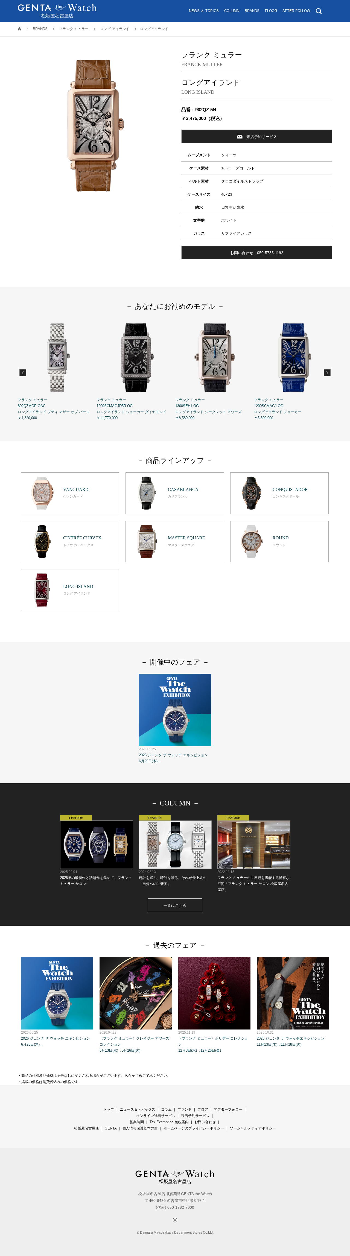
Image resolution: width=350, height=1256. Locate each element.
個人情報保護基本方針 (140, 1128)
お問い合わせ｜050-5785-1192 (256, 253)
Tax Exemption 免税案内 (169, 1122)
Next (327, 372)
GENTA (110, 1128)
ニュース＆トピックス (137, 1109)
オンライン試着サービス (155, 1116)
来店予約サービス (261, 136)
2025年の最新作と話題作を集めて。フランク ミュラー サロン (96, 878)
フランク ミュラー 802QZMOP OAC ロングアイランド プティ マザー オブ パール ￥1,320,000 (54, 409)
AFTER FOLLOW (296, 11)
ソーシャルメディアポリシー (253, 1128)
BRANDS (252, 11)
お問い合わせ (205, 1122)
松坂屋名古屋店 (86, 1128)
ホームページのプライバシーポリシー (194, 1128)
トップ (108, 1109)
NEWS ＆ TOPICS (204, 11)
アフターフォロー (228, 1109)
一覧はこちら (175, 905)
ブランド (184, 1109)
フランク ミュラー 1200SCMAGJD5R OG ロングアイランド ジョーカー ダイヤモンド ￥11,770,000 (131, 409)
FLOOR (271, 11)
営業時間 (137, 1122)
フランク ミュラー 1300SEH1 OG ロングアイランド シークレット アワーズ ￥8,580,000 (208, 409)
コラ (164, 1109)
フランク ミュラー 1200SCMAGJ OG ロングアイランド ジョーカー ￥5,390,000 (277, 409)
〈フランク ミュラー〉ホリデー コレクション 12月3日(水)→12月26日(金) (213, 1041)
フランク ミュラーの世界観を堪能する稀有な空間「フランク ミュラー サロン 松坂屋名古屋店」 (253, 881)
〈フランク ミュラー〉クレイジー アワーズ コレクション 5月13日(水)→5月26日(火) (134, 1041)
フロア (202, 1109)
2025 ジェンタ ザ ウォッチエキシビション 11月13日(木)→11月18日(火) (291, 1038)
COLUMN (231, 11)
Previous (22, 372)
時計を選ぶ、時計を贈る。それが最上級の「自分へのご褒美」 (172, 878)
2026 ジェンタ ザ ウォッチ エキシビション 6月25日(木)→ (173, 755)
